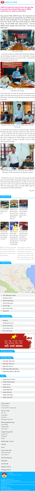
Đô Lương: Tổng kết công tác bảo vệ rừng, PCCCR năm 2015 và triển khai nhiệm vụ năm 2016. (23, 236)
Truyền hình (4, 434)
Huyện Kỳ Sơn (6, 387)
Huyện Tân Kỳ (6, 384)
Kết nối (3, 376)
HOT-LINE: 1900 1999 (9, 361)
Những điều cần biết (6, 357)
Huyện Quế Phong (8, 395)
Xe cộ (2, 447)
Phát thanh (4, 436)
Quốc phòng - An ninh (7, 441)
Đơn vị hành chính (8, 308)
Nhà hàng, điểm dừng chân (10, 369)
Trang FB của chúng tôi (7, 351)
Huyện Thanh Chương (9, 379)
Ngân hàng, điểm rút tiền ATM (11, 371)
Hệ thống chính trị (7, 298)
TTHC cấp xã (4, 454)
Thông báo (6, 311)
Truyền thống (4, 426)
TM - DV (3, 413)
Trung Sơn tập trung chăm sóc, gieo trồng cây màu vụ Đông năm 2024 (4, 235)
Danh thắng (4, 424)
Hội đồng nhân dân (8, 323)
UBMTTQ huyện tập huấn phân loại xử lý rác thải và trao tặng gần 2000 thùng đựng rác (14, 214)
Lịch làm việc (6, 306)
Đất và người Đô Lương (7, 422)
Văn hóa (3, 444)
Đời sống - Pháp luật (6, 419)
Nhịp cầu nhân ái (6, 466)
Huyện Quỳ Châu (7, 397)
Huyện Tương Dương (8, 382)
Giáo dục (3, 417)
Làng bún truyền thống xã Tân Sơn (4, 211)
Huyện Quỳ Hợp (7, 392)
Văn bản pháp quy (8, 300)
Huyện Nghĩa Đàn (8, 389)
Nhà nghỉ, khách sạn (8, 363)
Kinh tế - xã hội (5, 411)
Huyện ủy (5, 320)
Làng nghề (4, 415)
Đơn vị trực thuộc (7, 331)
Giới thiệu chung (5, 263)
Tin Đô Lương (5, 405)
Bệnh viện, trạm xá (8, 366)
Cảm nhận (4, 429)
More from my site (5, 196)
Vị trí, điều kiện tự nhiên (9, 295)
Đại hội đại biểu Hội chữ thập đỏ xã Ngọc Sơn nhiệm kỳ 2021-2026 (23, 213)
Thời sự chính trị (5, 403)
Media (3, 438)
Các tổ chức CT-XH (8, 328)
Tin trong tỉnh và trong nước (8, 407)
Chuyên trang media (7, 432)
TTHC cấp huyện (5, 452)
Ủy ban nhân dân (7, 325)
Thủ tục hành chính (8, 303)
